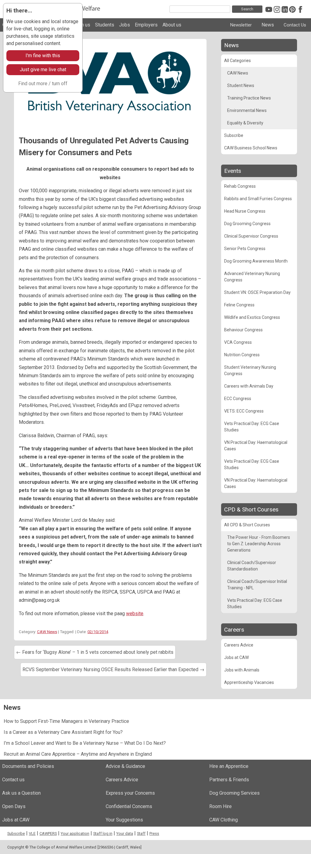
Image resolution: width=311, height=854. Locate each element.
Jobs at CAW (236, 657)
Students (104, 25)
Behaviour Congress (243, 329)
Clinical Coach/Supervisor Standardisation (251, 565)
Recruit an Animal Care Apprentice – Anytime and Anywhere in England (78, 754)
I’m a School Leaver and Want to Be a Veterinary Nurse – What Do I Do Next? (85, 743)
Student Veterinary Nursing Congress (250, 370)
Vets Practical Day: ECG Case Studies (251, 426)
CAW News (47, 631)
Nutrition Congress (242, 354)
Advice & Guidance (125, 766)
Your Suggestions (124, 820)
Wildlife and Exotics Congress (252, 317)
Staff (141, 833)
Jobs (124, 25)
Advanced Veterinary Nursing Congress (252, 276)
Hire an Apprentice (228, 766)
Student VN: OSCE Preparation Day (257, 292)
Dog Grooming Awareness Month (256, 261)
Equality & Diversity (245, 122)
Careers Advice (238, 645)
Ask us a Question (21, 793)
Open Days (14, 806)
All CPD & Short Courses (247, 524)
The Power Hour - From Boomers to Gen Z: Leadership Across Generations (258, 543)
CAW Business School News (250, 147)
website (134, 613)
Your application (75, 833)
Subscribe (233, 135)
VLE (32, 833)
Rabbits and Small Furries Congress (258, 198)
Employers (146, 25)
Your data (124, 833)
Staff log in (102, 833)
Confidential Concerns (129, 806)
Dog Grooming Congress (247, 223)
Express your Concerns (130, 793)
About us (171, 25)
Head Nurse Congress (244, 211)
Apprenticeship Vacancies (249, 682)
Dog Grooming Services (234, 793)
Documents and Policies (28, 766)
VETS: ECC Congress (244, 411)
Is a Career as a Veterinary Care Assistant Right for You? (63, 732)
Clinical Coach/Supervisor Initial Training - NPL (257, 584)
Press (154, 833)
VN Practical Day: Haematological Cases (255, 445)
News (267, 25)
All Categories (237, 60)
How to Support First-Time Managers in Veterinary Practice (66, 721)
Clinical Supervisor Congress (251, 236)
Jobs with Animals (241, 670)
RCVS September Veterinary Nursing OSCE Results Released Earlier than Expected (113, 669)
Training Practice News (249, 98)
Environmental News (247, 110)
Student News (240, 85)
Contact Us (295, 25)
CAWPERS (48, 833)
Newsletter (241, 25)
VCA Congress (238, 342)
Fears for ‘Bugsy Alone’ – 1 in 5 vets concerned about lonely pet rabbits (94, 652)
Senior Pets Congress (244, 248)
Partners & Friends (229, 780)
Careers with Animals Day (248, 386)
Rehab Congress (240, 186)
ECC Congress (237, 398)
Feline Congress (239, 304)
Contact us (13, 780)
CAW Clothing (223, 820)
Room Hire (220, 806)
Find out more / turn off (42, 83)
